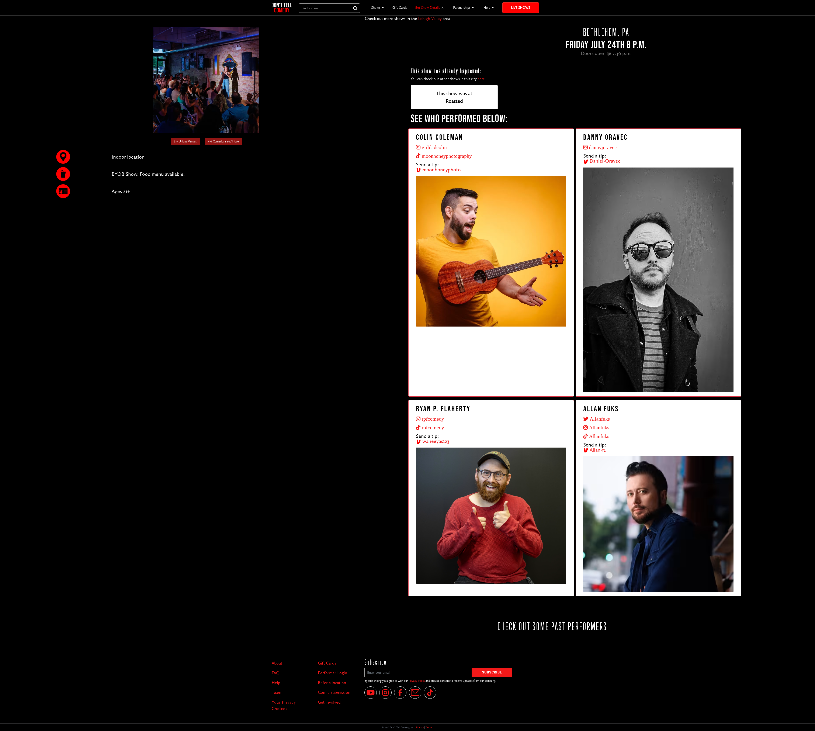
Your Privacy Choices (284, 705)
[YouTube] (370, 692)
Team (276, 692)
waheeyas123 (435, 441)
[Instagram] (385, 692)
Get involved (329, 702)
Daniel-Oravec (604, 161)
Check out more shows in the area (407, 18)
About (277, 663)
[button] (378, 7)
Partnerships (461, 8)
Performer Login (332, 672)
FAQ (276, 672)
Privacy (420, 727)
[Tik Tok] (430, 692)
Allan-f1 (597, 450)
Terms (429, 727)
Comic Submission (334, 692)
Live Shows (520, 8)
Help (486, 8)
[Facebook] (400, 692)
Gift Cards (399, 8)
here (481, 78)
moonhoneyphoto (441, 169)
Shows (375, 8)
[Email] (415, 692)
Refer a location (332, 682)
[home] (282, 7)
